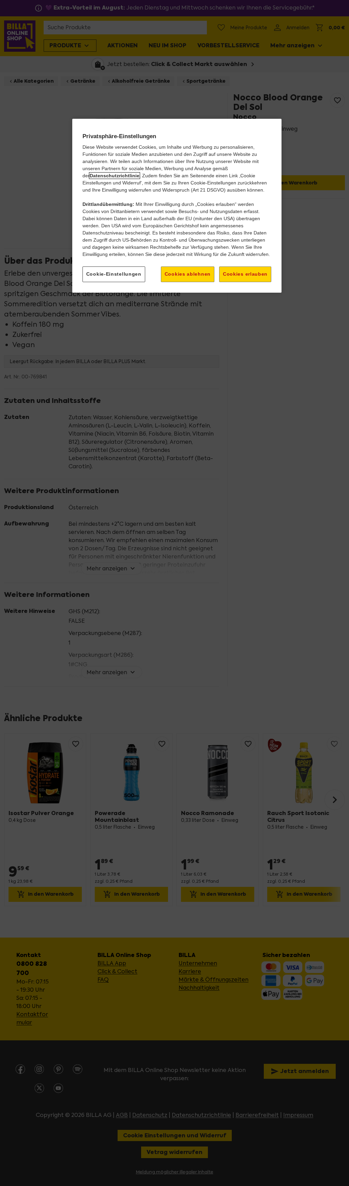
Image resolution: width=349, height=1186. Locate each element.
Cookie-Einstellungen (113, 274)
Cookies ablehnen (188, 274)
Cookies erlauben (245, 274)
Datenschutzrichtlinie (114, 175)
